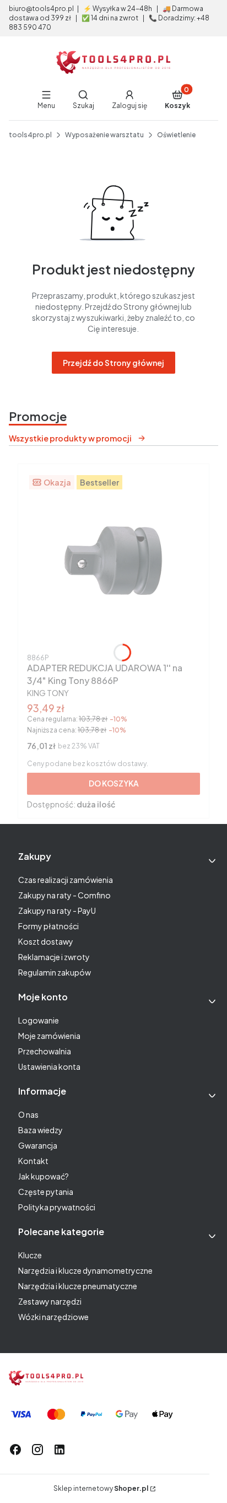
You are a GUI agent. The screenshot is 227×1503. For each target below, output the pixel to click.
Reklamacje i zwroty (54, 957)
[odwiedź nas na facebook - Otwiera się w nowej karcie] (15, 1449)
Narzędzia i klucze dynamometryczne (85, 1270)
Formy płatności (48, 926)
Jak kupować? (43, 1176)
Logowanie (38, 1020)
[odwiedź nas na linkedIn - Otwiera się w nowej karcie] (59, 1449)
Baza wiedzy (40, 1130)
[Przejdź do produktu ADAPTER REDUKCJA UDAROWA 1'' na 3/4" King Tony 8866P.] (113, 561)
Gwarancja (37, 1145)
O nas (28, 1114)
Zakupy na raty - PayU (57, 910)
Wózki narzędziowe (53, 1317)
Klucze (30, 1255)
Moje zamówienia (49, 1036)
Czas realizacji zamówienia (65, 880)
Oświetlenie (176, 135)
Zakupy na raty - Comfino (64, 895)
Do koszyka (114, 783)
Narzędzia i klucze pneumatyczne (77, 1286)
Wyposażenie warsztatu (104, 135)
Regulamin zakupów (54, 972)
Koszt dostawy (45, 941)
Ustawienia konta (49, 1066)
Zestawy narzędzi (50, 1301)
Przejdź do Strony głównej (113, 363)
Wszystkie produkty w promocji (70, 438)
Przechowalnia (44, 1051)
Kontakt (33, 1161)
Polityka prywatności (56, 1207)
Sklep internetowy (100, 1488)
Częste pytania (45, 1192)
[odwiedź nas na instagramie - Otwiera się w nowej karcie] (37, 1449)
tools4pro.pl (30, 135)
